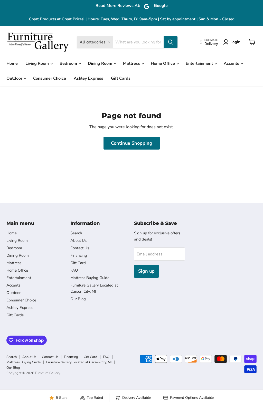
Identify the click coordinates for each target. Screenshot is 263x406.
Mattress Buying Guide (89, 277)
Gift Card (78, 262)
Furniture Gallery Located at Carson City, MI (78, 362)
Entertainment (200, 63)
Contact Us (79, 248)
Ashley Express (88, 78)
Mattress (132, 63)
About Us (78, 240)
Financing (78, 255)
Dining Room (100, 63)
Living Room (37, 63)
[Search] (170, 42)
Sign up (146, 271)
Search (76, 233)
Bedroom (69, 63)
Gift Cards (120, 78)
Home (12, 63)
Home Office (163, 63)
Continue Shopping (131, 143)
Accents (232, 63)
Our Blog (78, 298)
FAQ (74, 270)
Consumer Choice (49, 78)
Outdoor (14, 78)
